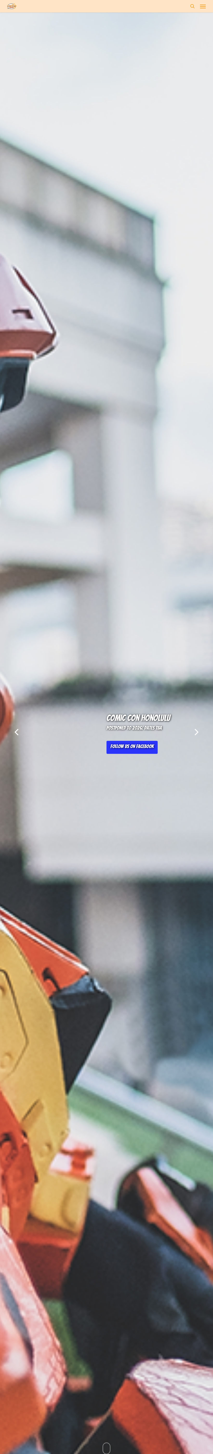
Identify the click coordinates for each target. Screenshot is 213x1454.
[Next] (206, 732)
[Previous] (6, 732)
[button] (203, 6)
